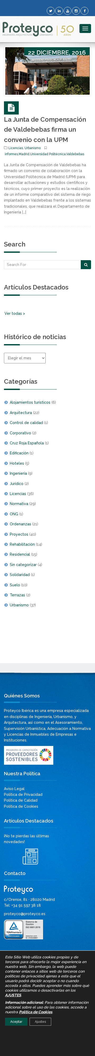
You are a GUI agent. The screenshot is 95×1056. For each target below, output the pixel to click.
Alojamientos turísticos (30, 402)
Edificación (19, 453)
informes (11, 154)
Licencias (15, 148)
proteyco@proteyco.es (24, 914)
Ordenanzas (20, 524)
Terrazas (17, 595)
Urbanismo (33, 148)
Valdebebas (75, 154)
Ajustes (40, 1022)
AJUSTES (13, 995)
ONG (14, 514)
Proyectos (19, 534)
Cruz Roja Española (27, 443)
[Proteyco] (38, 29)
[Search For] (86, 264)
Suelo (15, 585)
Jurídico (16, 484)
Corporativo (20, 433)
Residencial (20, 554)
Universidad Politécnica (48, 154)
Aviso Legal (14, 789)
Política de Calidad (20, 800)
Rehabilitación (22, 544)
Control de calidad (26, 423)
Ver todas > (14, 313)
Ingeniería (18, 473)
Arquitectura (21, 413)
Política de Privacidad (23, 794)
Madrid (24, 154)
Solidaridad (20, 575)
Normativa (19, 504)
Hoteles (17, 463)
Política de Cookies (21, 806)
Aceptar (16, 1022)
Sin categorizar (23, 565)
